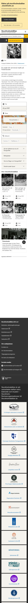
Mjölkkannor (14, 141)
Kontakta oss (4, 347)
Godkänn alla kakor (9, 19)
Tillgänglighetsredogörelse (8, 354)
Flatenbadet (15, 130)
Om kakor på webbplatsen (8, 357)
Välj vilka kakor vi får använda (12, 25)
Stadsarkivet (4, 339)
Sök (26, 36)
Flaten (10, 127)
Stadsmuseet (21, 63)
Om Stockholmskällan (7, 350)
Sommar (5, 141)
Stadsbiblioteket (5, 335)
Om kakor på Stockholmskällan (9, 15)
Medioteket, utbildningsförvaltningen (10, 325)
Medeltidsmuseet (5, 332)
